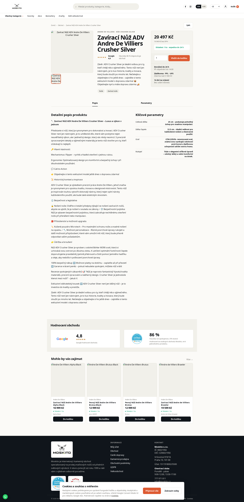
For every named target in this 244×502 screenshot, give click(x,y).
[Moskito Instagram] (190, 7)
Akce (40, 16)
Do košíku (68, 419)
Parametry (146, 103)
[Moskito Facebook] (185, 7)
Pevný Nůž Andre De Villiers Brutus (138, 403)
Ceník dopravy (117, 455)
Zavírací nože (112, 91)
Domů (53, 25)
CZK (198, 6)
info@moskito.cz (163, 481)
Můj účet (114, 446)
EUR (203, 6)
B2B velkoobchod (75, 16)
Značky (62, 16)
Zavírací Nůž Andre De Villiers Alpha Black (67, 403)
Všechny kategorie (14, 16)
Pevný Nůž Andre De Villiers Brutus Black (102, 403)
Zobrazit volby (172, 490)
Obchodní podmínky (120, 463)
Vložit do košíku (179, 58)
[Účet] (225, 6)
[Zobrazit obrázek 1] (56, 79)
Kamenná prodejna (119, 459)
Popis (95, 103)
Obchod (60, 25)
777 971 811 (160, 478)
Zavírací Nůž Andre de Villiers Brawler (175, 403)
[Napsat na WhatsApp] (5, 496)
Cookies (190, 498)
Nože (101, 91)
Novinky (30, 16)
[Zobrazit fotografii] (72, 52)
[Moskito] (37, 6)
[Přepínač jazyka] (215, 6)
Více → (189, 359)
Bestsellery (50, 16)
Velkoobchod (116, 471)
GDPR (113, 467)
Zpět (188, 25)
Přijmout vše (152, 490)
